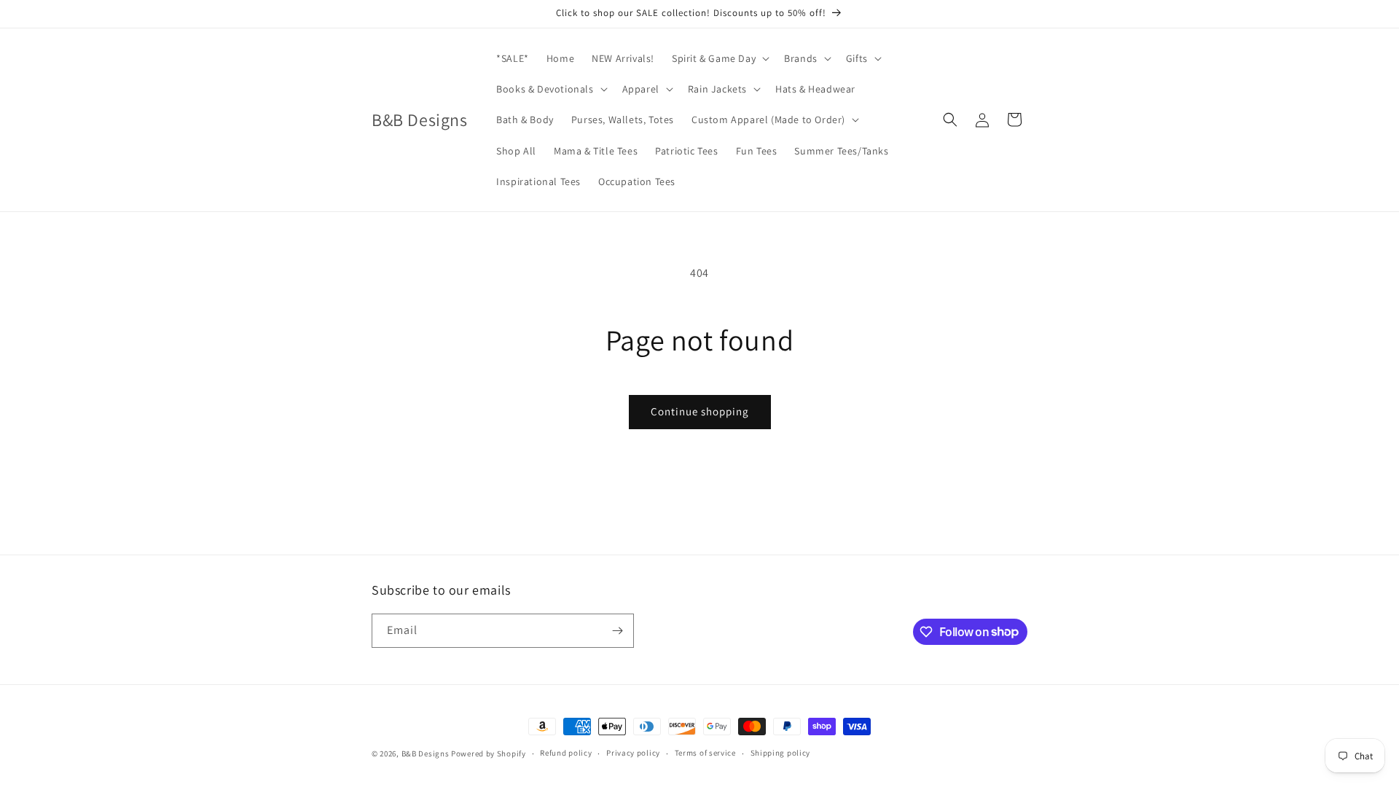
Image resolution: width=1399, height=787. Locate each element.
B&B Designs (425, 753)
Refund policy (566, 753)
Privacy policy (633, 753)
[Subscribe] (617, 631)
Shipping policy (781, 753)
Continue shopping (700, 411)
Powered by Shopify (488, 753)
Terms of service (705, 753)
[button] (719, 58)
